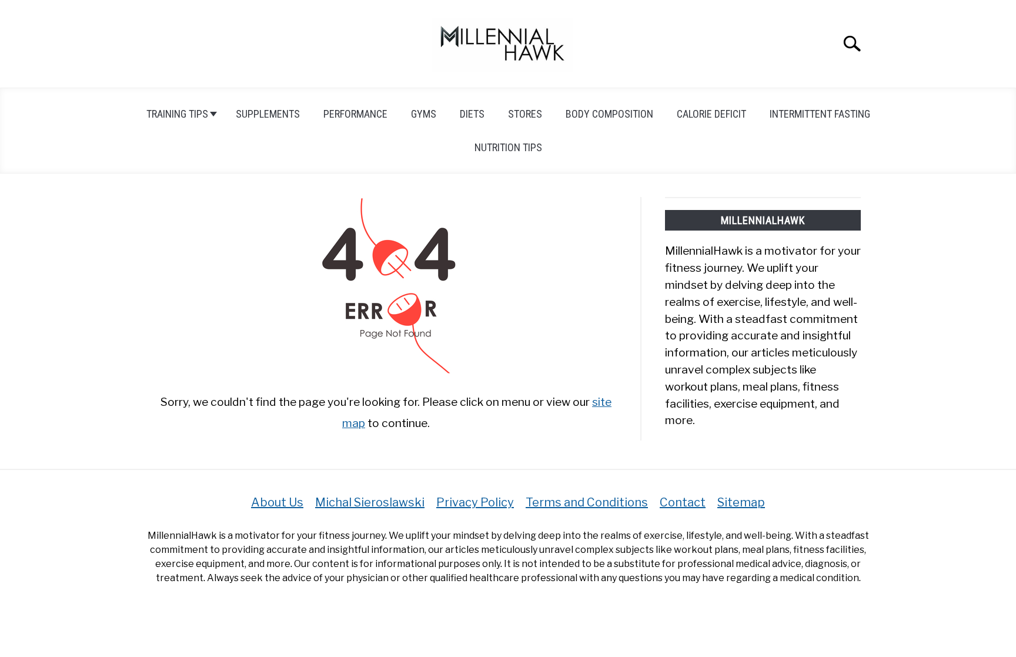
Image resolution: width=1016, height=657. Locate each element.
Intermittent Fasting (820, 114)
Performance (355, 114)
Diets (472, 114)
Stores (525, 114)
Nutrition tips (508, 147)
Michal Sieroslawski (370, 502)
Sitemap (741, 502)
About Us (277, 502)
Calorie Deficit (711, 114)
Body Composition (609, 114)
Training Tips (177, 114)
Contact (683, 502)
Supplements (268, 114)
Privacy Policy (475, 502)
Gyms (423, 114)
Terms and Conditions (587, 502)
